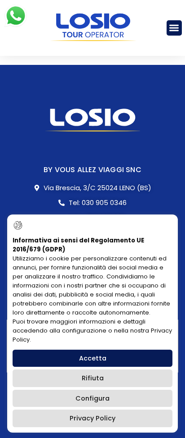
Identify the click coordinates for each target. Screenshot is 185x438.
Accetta (92, 358)
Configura (92, 398)
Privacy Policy (92, 418)
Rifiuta (93, 378)
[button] (174, 28)
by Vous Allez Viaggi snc (92, 169)
